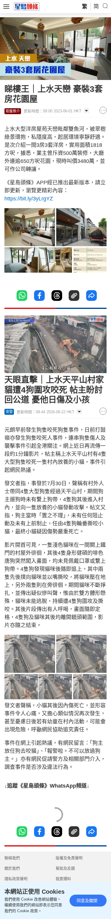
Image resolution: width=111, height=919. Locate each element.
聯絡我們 (12, 858)
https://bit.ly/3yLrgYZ (28, 199)
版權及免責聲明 (69, 858)
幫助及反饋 (65, 868)
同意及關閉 (87, 900)
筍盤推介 (13, 111)
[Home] (26, 6)
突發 (9, 412)
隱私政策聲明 (16, 878)
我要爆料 (63, 878)
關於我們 (12, 868)
